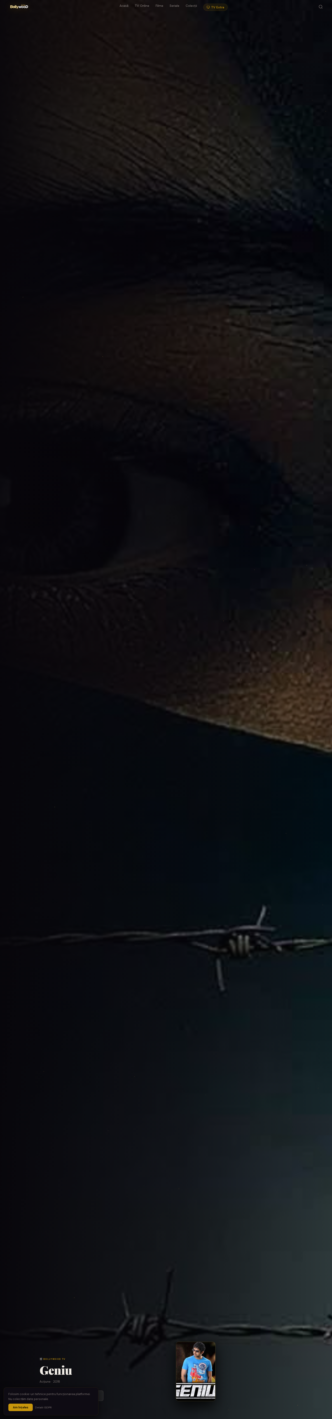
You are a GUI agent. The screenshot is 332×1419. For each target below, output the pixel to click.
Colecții (191, 6)
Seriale (174, 6)
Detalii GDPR (43, 1407)
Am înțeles (20, 1407)
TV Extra (217, 7)
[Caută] (321, 7)
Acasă (124, 6)
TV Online (142, 6)
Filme (159, 6)
